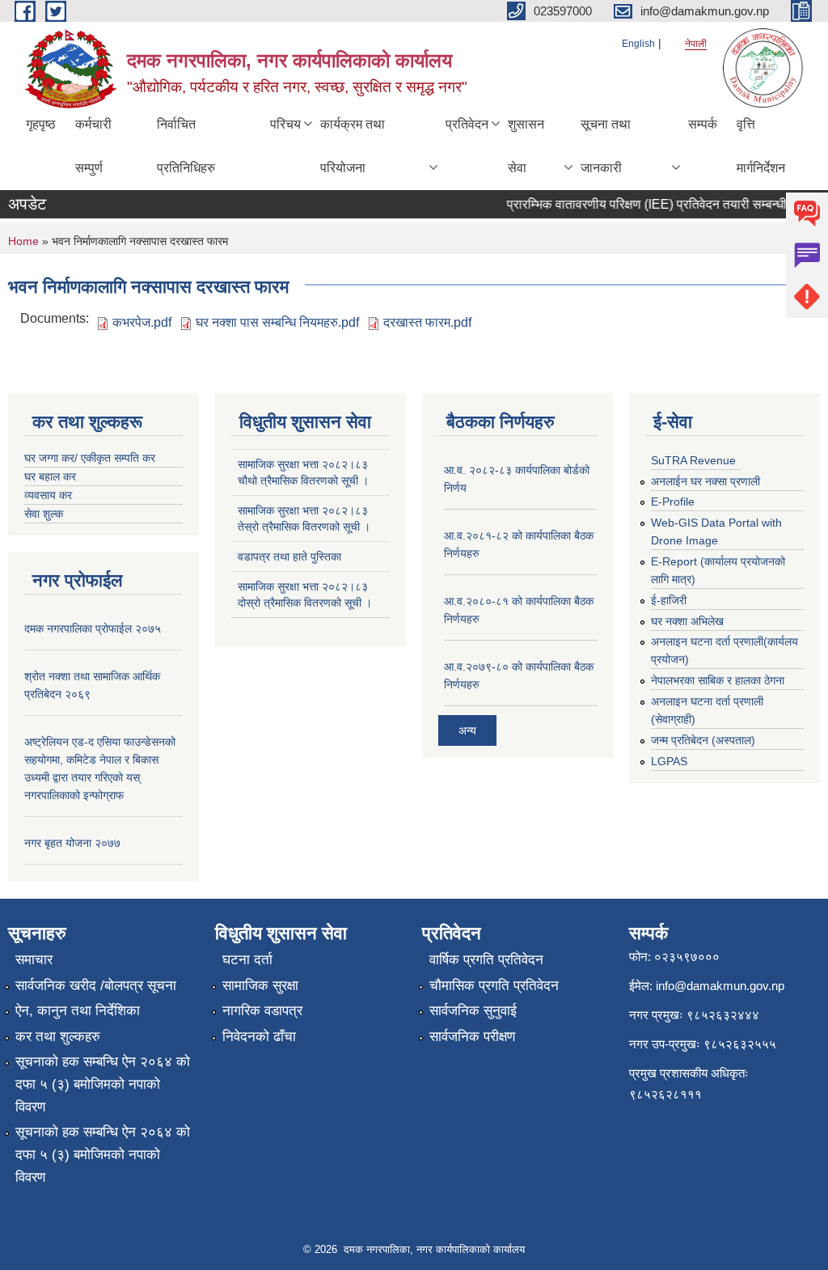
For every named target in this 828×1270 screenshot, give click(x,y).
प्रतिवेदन (467, 124)
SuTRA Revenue (693, 460)
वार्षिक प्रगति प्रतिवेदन (486, 959)
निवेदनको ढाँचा (259, 1036)
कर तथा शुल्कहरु (57, 1036)
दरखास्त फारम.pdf (427, 322)
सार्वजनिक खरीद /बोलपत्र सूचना (95, 985)
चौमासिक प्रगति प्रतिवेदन (494, 985)
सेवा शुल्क (43, 513)
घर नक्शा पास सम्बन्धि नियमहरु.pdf (277, 322)
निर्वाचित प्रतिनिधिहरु (186, 146)
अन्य (467, 730)
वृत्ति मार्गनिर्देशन (761, 146)
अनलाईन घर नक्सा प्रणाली (705, 481)
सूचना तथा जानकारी (606, 146)
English (638, 43)
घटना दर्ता (247, 959)
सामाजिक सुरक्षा (260, 985)
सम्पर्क (702, 124)
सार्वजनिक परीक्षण (472, 1036)
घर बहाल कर (50, 476)
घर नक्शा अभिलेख (687, 621)
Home (23, 241)
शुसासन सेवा (526, 146)
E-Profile (673, 501)
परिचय (285, 124)
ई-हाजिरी (668, 600)
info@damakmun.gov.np (720, 986)
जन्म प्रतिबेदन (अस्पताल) (703, 740)
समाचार (34, 959)
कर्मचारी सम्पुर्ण (93, 146)
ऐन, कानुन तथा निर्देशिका (77, 1010)
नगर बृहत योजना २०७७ (72, 842)
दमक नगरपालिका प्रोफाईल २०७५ (92, 628)
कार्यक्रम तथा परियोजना (352, 146)
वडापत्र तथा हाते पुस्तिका (289, 556)
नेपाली (696, 43)
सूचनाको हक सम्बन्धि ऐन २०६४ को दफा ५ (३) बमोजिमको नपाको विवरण (102, 1084)
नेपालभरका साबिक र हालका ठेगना (717, 680)
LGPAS (669, 761)
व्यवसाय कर (48, 495)
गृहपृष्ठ (41, 124)
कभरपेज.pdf (141, 322)
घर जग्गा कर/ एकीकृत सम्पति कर (89, 457)
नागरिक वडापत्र (262, 1010)
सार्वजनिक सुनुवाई (473, 1010)
